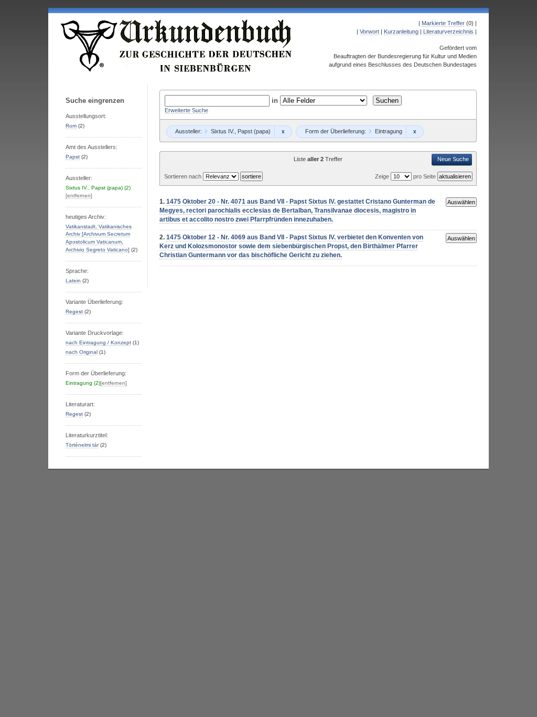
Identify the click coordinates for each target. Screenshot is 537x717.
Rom (71, 126)
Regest (74, 311)
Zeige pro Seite (406, 176)
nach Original (82, 352)
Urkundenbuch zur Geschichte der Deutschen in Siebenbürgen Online (176, 45)
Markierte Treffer (443, 23)
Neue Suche (453, 159)
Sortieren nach (183, 176)
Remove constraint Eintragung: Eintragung (414, 132)
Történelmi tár (82, 445)
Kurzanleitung (401, 31)
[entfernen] (79, 195)
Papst (73, 157)
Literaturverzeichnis (448, 31)
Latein (73, 280)
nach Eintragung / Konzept (98, 342)
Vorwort (369, 31)
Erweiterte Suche (186, 110)
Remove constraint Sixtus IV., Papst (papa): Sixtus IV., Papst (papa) (283, 132)
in (276, 100)
